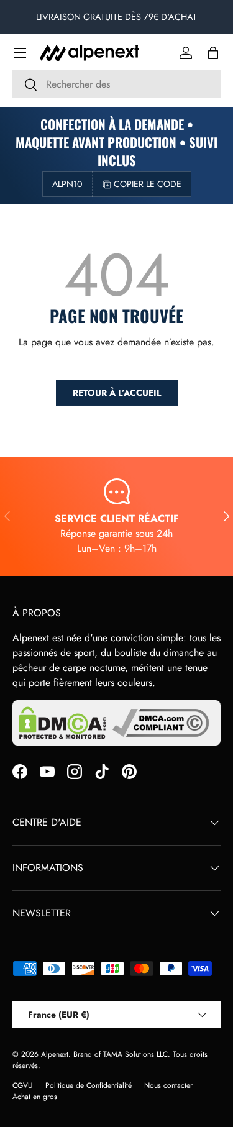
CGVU (22, 1085)
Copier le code (147, 184)
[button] (213, 52)
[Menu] (20, 52)
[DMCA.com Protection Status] (62, 722)
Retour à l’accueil (117, 392)
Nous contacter (168, 1085)
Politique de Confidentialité (88, 1085)
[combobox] (116, 84)
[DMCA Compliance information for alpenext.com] (160, 723)
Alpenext (54, 1054)
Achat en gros (34, 1096)
